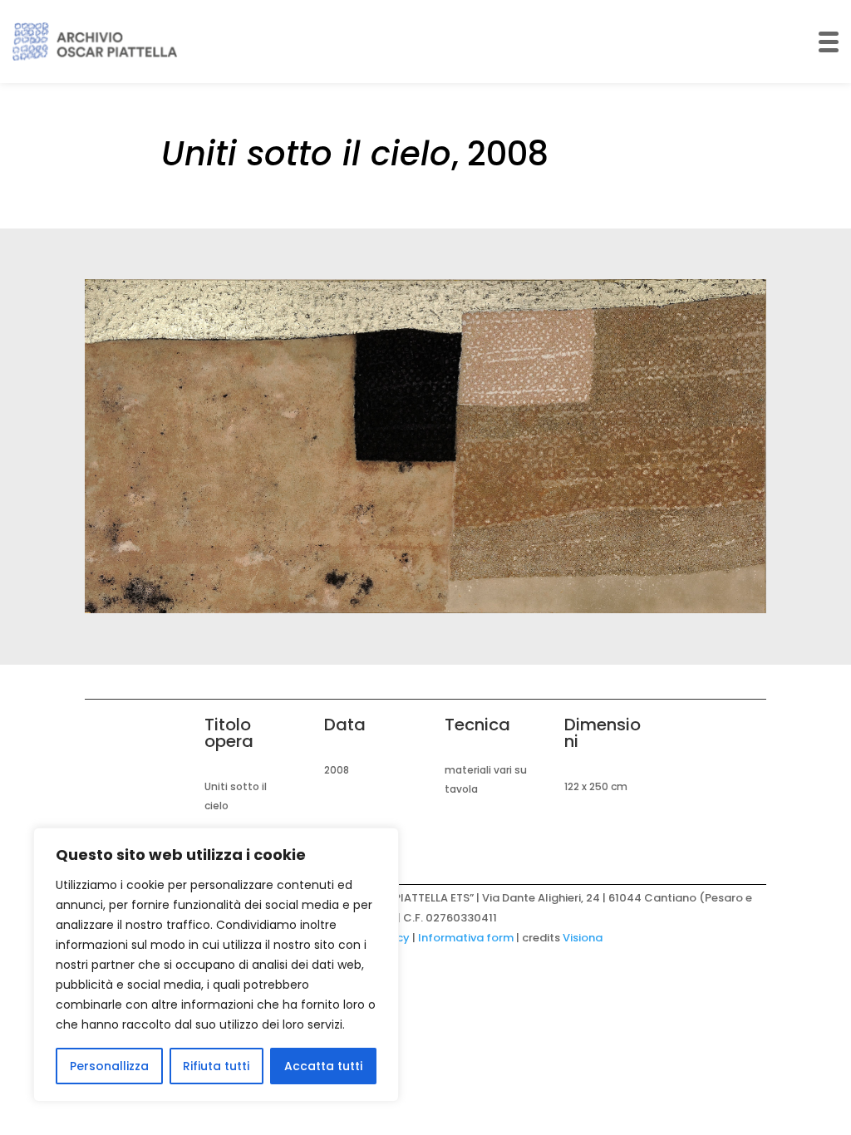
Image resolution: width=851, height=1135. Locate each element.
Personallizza (109, 1066)
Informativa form (466, 938)
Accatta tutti (323, 1066)
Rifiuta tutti (216, 1066)
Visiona (583, 938)
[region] (216, 965)
